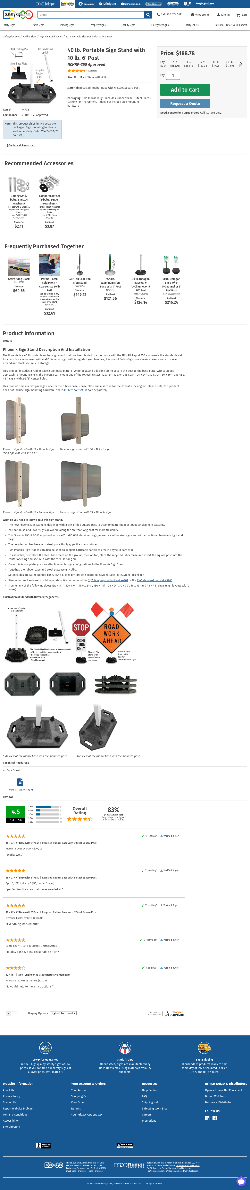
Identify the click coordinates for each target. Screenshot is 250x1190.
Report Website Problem (18, 1108)
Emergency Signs (160, 25)
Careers (147, 1114)
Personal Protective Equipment (231, 25)
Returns (76, 1108)
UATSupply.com (172, 1171)
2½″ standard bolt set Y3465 (154, 580)
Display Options (38, 1013)
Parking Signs (29, 36)
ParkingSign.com (169, 1168)
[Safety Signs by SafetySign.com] (16, 19)
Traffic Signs (37, 25)
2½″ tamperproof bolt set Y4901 (108, 580)
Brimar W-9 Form (215, 1096)
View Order (78, 1102)
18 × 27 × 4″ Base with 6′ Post (92, 77)
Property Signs (98, 25)
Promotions (149, 1120)
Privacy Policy (11, 1096)
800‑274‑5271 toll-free (82, 1163)
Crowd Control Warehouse (187, 1165)
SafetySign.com (11, 36)
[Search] (148, 15)
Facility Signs (128, 25)
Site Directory (11, 1126)
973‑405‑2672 (213, 112)
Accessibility (11, 1120)
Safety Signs (9, 25)
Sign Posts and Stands (51, 36)
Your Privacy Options (84, 1114)
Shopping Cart (79, 1096)
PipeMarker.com (184, 1168)
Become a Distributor (218, 1102)
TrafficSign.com (154, 1168)
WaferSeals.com (191, 1171)
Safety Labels (192, 25)
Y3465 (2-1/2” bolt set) (70, 390)
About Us (8, 1090)
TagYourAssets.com (156, 1171)
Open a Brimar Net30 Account (223, 1090)
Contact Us (9, 1102)
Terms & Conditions (15, 1114)
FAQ (144, 1096)
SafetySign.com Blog (154, 1108)
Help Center (149, 1090)
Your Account (79, 1090)
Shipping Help (150, 1102)
